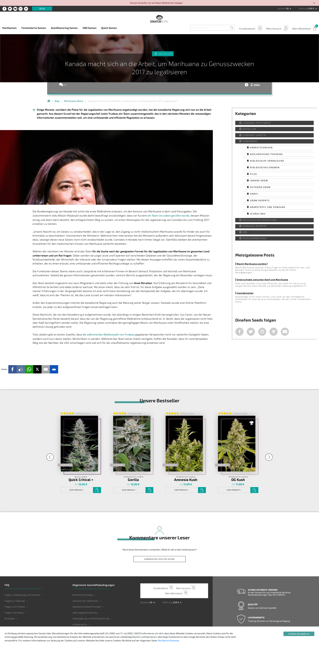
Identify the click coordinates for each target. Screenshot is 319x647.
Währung (303, 8)
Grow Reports (260, 200)
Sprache (281, 8)
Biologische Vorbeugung (267, 160)
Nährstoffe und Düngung (267, 207)
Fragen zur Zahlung (14, 600)
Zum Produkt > (77, 490)
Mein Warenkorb (301, 28)
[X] (37, 369)
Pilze (253, 174)
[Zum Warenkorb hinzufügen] (97, 490)
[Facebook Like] (21, 369)
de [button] (287, 8)
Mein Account (273, 28)
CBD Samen (90, 27)
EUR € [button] (311, 8)
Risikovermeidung (255, 238)
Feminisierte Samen (33, 27)
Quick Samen (109, 27)
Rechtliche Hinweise (82, 594)
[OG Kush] (236, 444)
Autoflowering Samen (64, 27)
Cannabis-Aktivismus (257, 123)
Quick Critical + (81, 479)
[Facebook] (12, 369)
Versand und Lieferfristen (85, 600)
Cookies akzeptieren (299, 633)
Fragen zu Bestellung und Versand (22, 594)
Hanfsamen (9, 27)
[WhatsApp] (29, 369)
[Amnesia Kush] (184, 444)
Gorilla (133, 479)
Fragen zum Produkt (14, 606)
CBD (245, 232)
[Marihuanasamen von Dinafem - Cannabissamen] (48, 101)
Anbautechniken (261, 147)
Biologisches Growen (265, 167)
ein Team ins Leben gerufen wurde (168, 215)
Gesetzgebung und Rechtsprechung (90, 618)
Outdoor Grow (260, 187)
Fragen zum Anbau (14, 612)
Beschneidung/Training (266, 154)
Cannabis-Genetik (254, 135)
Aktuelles (165, 53)
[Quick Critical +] (79, 444)
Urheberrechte (79, 624)
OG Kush (238, 479)
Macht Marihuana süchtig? (252, 263)
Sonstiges (9, 618)
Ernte (254, 193)
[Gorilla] (131, 444)
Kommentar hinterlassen (159, 559)
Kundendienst (247, 28)
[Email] (46, 369)
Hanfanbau (250, 141)
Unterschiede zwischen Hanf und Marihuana (262, 279)
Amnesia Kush (185, 479)
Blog (42, 8)
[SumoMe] (54, 369)
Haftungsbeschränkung (84, 612)
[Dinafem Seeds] (159, 19)
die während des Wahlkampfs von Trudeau (109, 334)
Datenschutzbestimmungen (86, 606)
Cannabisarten (245, 293)
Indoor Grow (259, 180)
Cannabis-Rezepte (255, 226)
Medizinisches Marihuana (260, 220)
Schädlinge (258, 213)
